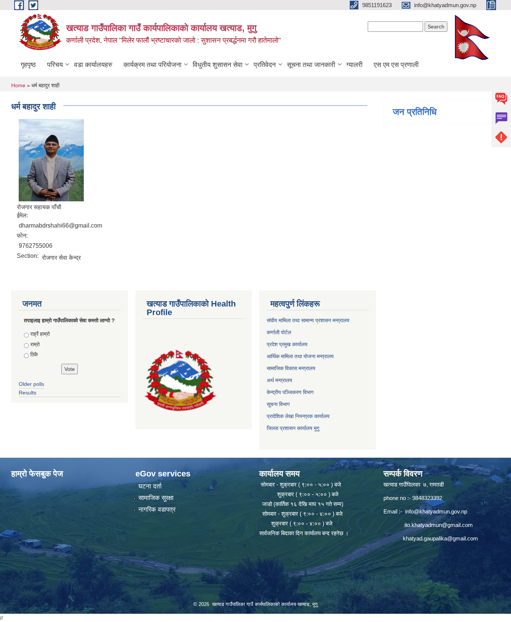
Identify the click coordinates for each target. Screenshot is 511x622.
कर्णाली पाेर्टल (279, 332)
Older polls (31, 384)
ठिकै (34, 354)
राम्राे (35, 344)
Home (18, 85)
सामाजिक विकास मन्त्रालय (291, 368)
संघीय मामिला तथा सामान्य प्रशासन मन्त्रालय (308, 320)
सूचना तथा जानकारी (311, 64)
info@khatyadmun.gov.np (436, 511)
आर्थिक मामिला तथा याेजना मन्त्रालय (300, 356)
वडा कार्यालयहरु (93, 64)
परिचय (55, 64)
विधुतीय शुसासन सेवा (217, 64)
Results (27, 393)
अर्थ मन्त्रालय (279, 380)
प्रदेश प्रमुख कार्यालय (287, 344)
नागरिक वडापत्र (156, 509)
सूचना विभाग (278, 404)
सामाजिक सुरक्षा (156, 497)
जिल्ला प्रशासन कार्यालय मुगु (293, 428)
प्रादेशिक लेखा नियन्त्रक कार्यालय (298, 416)
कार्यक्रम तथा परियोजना (152, 64)
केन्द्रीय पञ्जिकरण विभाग (290, 392)
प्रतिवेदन (265, 64)
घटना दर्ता (150, 486)
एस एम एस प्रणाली (396, 64)
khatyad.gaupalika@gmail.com (440, 538)
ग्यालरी (354, 64)
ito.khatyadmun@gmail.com (438, 525)
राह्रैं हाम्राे (40, 334)
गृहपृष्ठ (28, 64)
